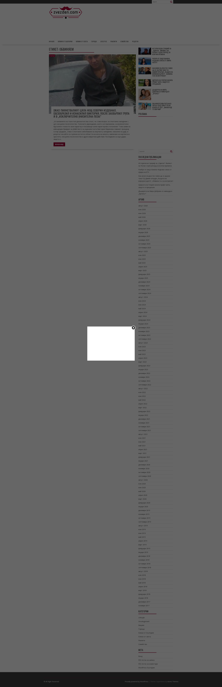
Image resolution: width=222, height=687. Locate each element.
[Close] (133, 328)
